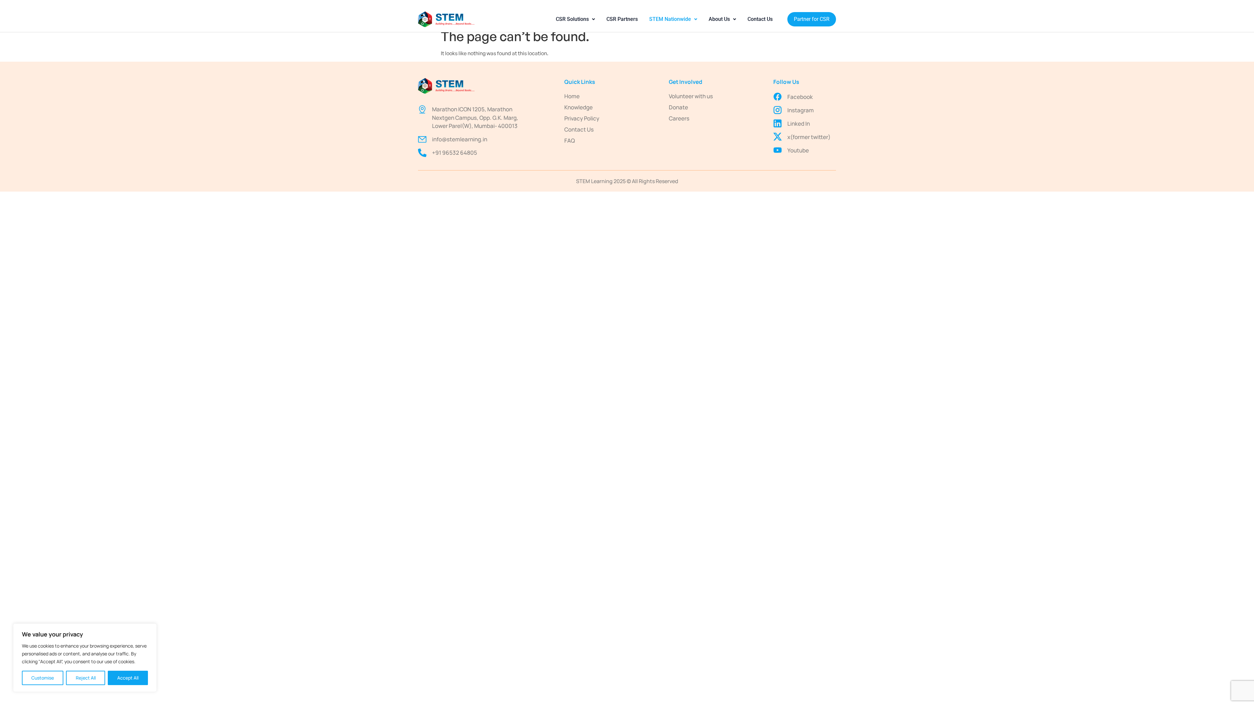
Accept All (127, 678)
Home (572, 96)
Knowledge (578, 107)
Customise (42, 678)
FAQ (569, 140)
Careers (679, 118)
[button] (575, 19)
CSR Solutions (572, 19)
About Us (719, 19)
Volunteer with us (691, 96)
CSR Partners (622, 19)
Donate (678, 107)
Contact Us (760, 19)
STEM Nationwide (670, 19)
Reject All (86, 678)
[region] (85, 657)
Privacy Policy (581, 118)
